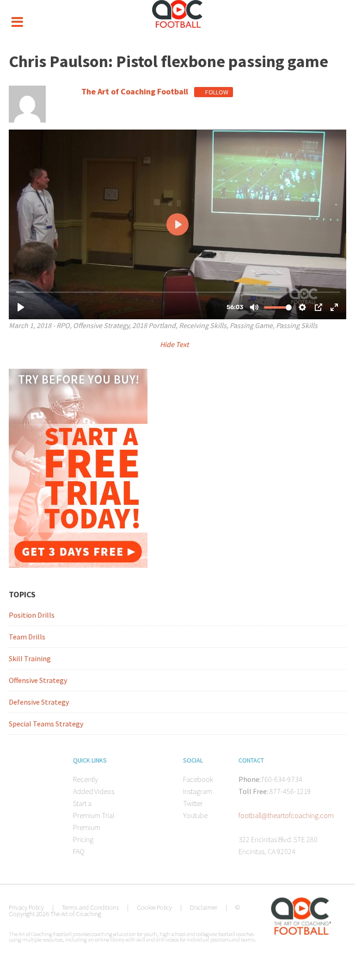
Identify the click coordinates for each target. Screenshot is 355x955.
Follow (216, 92)
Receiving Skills (202, 325)
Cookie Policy (154, 907)
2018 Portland (154, 325)
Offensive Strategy (101, 325)
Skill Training (30, 658)
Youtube (195, 815)
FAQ (79, 851)
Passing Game (251, 325)
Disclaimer (203, 907)
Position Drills (32, 615)
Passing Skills (297, 325)
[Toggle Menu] (17, 22)
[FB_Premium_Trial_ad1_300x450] (78, 565)
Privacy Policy (26, 907)
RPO (63, 325)
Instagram (197, 791)
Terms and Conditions (90, 907)
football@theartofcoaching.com (286, 815)
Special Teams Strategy (46, 723)
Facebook (198, 779)
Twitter (193, 803)
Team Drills (27, 636)
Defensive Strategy (39, 702)
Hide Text (175, 344)
